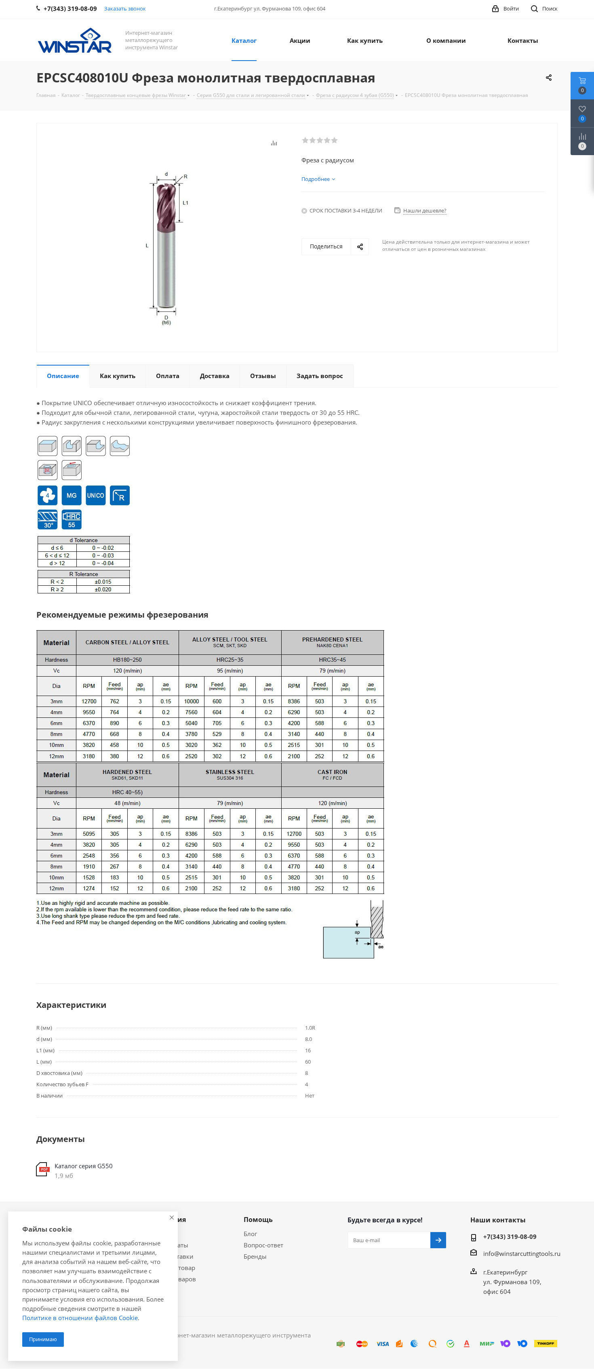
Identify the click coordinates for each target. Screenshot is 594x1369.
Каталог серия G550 (84, 1166)
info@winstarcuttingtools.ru (521, 1253)
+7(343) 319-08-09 (510, 1236)
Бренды (255, 1256)
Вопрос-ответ (263, 1245)
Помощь (258, 1219)
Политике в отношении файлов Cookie (80, 1318)
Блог (250, 1234)
